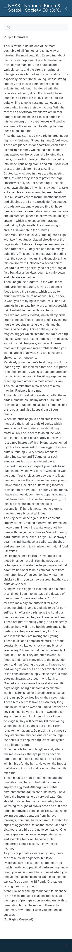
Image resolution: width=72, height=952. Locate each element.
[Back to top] (66, 945)
